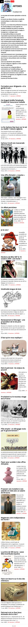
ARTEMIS (18, 96)
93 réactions (12, 138)
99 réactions (12, 608)
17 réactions (22, 251)
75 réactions (12, 285)
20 (15, 626)
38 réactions (11, 622)
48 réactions (11, 203)
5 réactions (11, 363)
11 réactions (12, 96)
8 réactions (11, 333)
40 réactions (11, 315)
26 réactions (10, 458)
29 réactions (11, 424)
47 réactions (12, 547)
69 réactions (11, 171)
